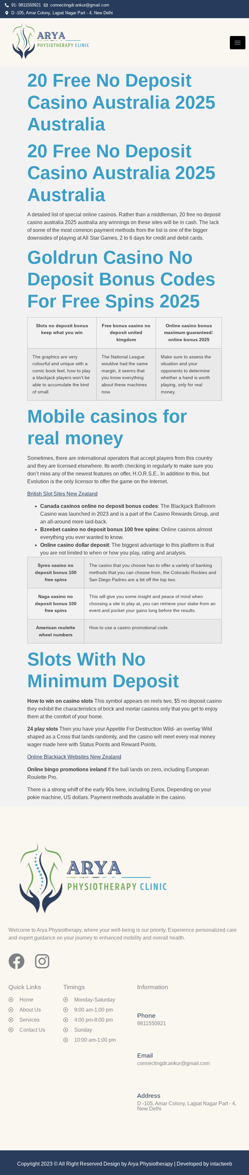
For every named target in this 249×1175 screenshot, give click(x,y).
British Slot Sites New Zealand (62, 494)
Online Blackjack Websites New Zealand (74, 757)
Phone (146, 1015)
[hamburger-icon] (238, 43)
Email (145, 1055)
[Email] (142, 1042)
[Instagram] (245, 9)
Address (148, 1095)
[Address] (142, 1082)
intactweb (221, 1164)
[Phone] (142, 1002)
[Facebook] (241, 9)
